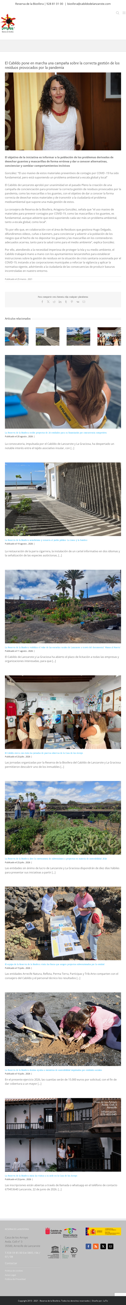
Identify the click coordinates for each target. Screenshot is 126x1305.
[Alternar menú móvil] (124, 13)
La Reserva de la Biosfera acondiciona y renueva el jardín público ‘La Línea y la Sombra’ (46, 540)
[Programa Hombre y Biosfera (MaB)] (63, 1244)
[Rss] (96, 1246)
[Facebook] (88, 1246)
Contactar (11, 1263)
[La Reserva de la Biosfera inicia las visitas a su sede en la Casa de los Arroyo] (63, 1135)
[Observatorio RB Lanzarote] (70, 1233)
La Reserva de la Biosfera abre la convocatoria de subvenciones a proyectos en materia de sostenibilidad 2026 (56, 858)
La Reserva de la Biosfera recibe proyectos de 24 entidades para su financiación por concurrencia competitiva (56, 432)
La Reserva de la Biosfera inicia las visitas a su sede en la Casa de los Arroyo (41, 1175)
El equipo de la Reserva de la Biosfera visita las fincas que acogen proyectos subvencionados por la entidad (55, 964)
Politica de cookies (14, 1270)
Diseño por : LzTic (100, 1300)
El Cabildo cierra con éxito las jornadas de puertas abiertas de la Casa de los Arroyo (44, 753)
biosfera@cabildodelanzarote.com (89, 4)
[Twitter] (103, 1246)
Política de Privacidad (15, 1279)
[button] (7, 336)
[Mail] (110, 1246)
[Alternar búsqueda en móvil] (117, 13)
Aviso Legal (10, 1274)
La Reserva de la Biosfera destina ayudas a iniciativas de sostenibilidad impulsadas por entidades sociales (53, 1070)
